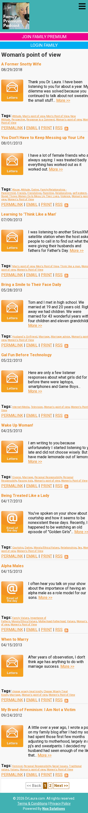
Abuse (16, 189)
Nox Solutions (53, 809)
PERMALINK (12, 128)
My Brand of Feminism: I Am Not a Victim (38, 709)
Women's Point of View (21, 199)
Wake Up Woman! (17, 425)
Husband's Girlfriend (24, 336)
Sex (80, 547)
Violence (65, 196)
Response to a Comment (40, 119)
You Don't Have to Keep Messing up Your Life (43, 137)
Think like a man (70, 266)
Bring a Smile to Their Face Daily (31, 284)
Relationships (63, 193)
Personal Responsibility (48, 477)
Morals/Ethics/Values (46, 547)
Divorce (16, 477)
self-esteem (80, 193)
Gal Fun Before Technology (26, 355)
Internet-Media (21, 407)
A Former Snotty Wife (21, 64)
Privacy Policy (60, 803)
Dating (35, 189)
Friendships (34, 193)
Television (37, 407)
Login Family (44, 45)
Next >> (61, 785)
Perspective (18, 119)
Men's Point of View (57, 116)
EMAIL (32, 128)
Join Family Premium (44, 36)
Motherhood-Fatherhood (52, 621)
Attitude (16, 116)
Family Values (20, 618)
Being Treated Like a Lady (25, 495)
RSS (59, 128)
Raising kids (25, 480)
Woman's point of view (69, 119)
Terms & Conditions (32, 803)
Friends (21, 193)
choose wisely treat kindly (27, 691)
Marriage (44, 336)
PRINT (46, 128)
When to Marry (14, 639)
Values (71, 621)
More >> (63, 100)
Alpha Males (12, 566)
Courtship (17, 547)
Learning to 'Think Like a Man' (28, 214)
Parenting (48, 193)
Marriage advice (60, 336)
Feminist (17, 766)
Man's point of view (33, 116)
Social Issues (60, 766)
